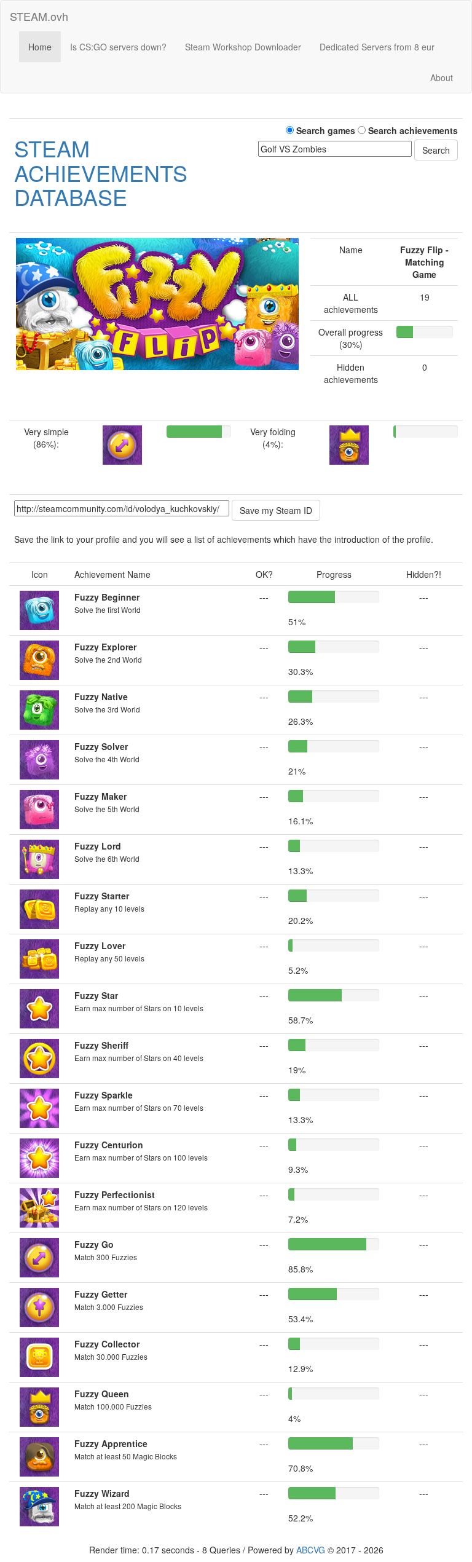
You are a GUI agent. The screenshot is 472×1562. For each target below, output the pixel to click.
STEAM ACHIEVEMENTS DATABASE (100, 172)
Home (40, 47)
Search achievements (412, 130)
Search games (324, 130)
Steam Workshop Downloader (243, 47)
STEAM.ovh (39, 16)
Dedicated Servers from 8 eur (377, 47)
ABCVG (310, 1550)
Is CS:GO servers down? (118, 47)
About (441, 77)
